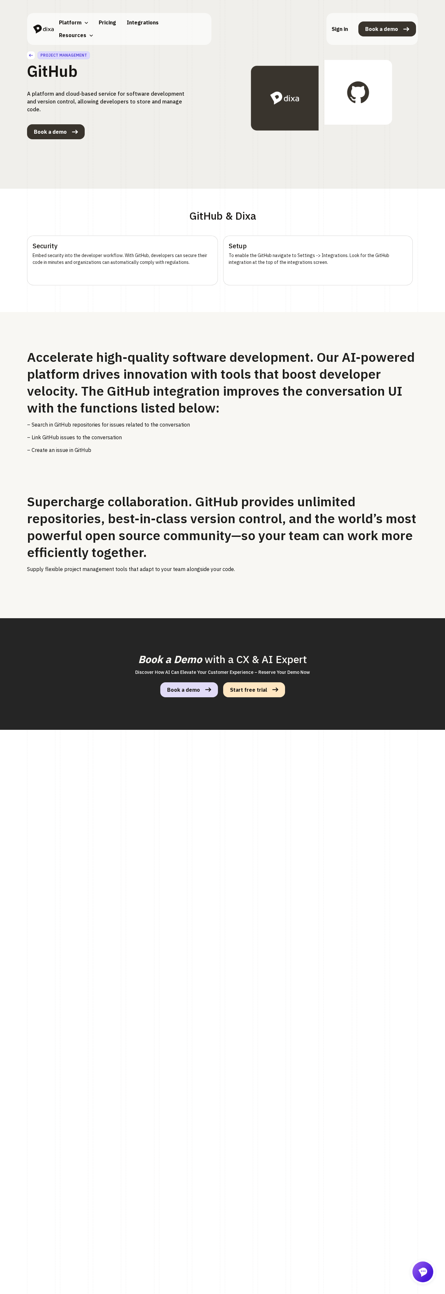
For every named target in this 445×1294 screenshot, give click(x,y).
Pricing (107, 22)
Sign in (340, 29)
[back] (31, 55)
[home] (43, 29)
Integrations (143, 22)
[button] (73, 22)
